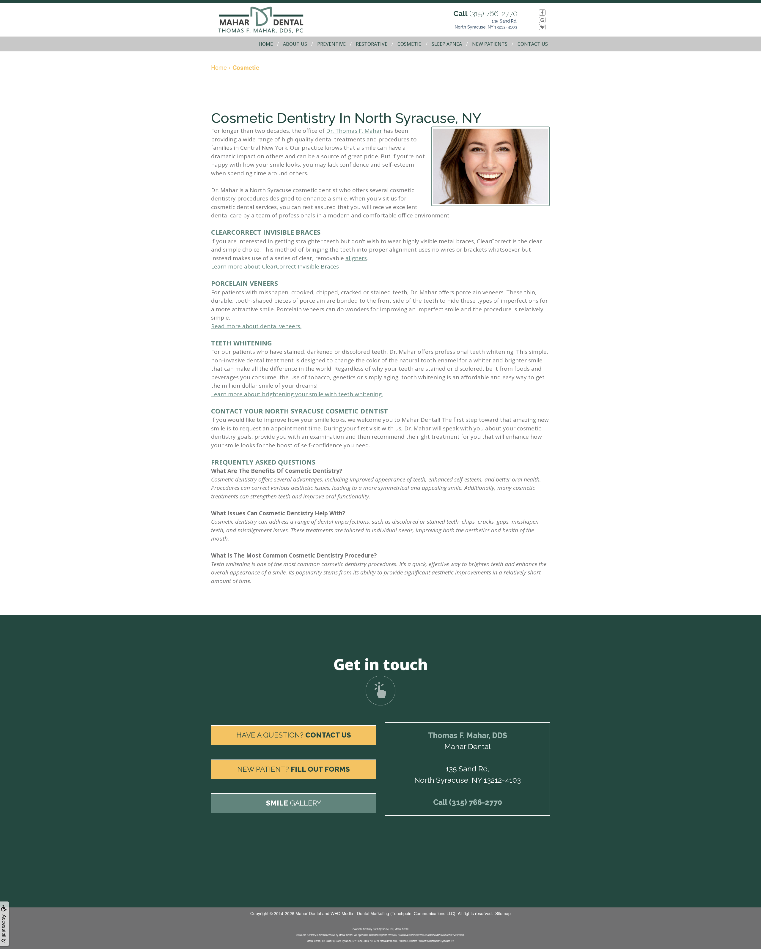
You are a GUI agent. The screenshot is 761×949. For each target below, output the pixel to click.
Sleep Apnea (447, 44)
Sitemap (503, 913)
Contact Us (533, 44)
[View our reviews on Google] (535, 19)
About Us (295, 44)
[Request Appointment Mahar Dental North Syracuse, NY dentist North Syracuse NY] (380, 690)
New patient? (293, 769)
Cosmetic (409, 44)
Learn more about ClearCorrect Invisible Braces (275, 266)
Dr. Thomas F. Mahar (354, 131)
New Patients (489, 44)
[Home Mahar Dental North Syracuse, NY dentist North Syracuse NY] (268, 20)
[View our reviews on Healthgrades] (535, 27)
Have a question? (293, 735)
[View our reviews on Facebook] (535, 12)
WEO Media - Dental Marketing (360, 913)
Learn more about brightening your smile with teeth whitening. (297, 394)
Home (266, 44)
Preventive (331, 44)
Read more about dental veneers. (256, 326)
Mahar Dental (308, 913)
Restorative (371, 44)
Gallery (293, 803)
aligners (356, 258)
